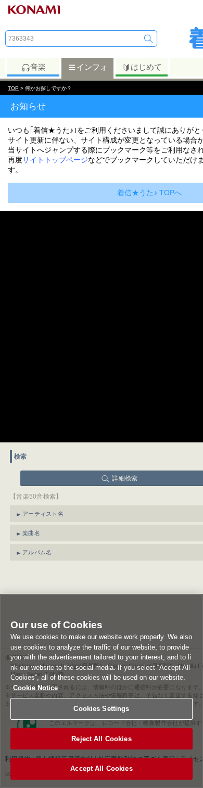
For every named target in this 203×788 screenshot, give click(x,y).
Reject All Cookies (101, 739)
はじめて (146, 66)
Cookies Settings (101, 709)
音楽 (38, 66)
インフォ (92, 66)
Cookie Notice (35, 688)
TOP (13, 88)
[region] (101, 691)
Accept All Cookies (101, 768)
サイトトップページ (55, 160)
